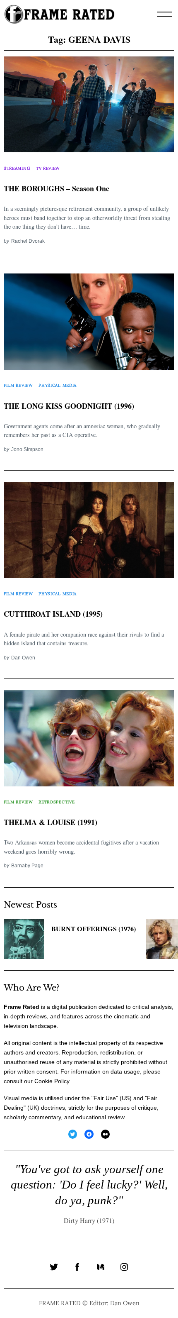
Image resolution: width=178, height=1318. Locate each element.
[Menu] (164, 14)
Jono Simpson (27, 449)
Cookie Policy (51, 1081)
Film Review (18, 385)
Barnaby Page (27, 865)
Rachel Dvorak (28, 241)
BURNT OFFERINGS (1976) (93, 929)
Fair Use (105, 1098)
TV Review (48, 168)
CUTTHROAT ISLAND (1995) (53, 613)
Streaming (17, 168)
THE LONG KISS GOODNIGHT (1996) (69, 405)
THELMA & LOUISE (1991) (50, 822)
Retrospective (56, 802)
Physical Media (57, 385)
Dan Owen (23, 657)
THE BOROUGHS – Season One (56, 188)
